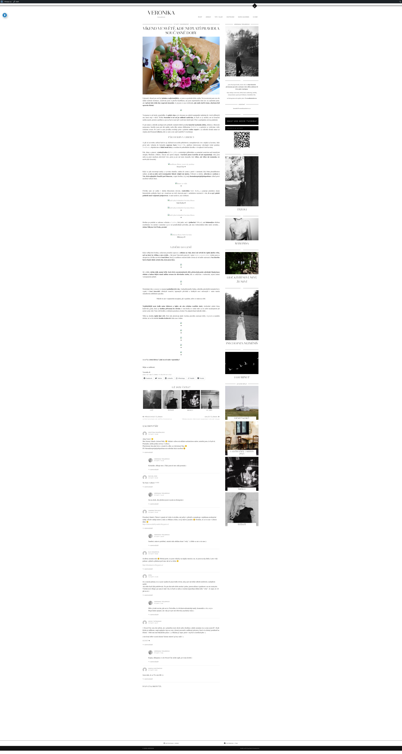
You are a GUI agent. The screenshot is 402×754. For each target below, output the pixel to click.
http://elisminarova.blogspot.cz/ (153, 565)
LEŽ (151, 410)
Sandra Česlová (154, 510)
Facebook (232, 743)
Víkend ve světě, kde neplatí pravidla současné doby (181, 30)
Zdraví (208, 17)
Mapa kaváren (243, 17)
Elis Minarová (153, 552)
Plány (209, 410)
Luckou (174, 222)
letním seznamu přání (202, 255)
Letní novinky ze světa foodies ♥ (157, 418)
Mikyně (199, 222)
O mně (255, 17)
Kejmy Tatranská (154, 621)
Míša (150, 575)
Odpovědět (148, 452)
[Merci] (191, 399)
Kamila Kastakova (155, 668)
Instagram (172, 743)
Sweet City (181, 145)
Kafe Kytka (195, 191)
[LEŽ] (152, 399)
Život (200, 17)
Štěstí (171, 410)
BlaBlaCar (194, 127)
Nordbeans (146, 147)
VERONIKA (161, 13)
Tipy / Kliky (219, 17)
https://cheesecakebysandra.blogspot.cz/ (156, 524)
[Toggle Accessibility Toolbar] (4, 15)
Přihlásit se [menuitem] (8, 2)
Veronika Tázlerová (162, 459)
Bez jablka (173, 152)
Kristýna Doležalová (156, 432)
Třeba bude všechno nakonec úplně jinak (201, 418)
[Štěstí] (171, 399)
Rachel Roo (152, 476)
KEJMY (145, 640)
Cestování (230, 17)
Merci (190, 410)
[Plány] (210, 399)
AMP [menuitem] (17, 2)
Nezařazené (184, 24)
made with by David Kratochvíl (249, 748)
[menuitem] (2, 1)
